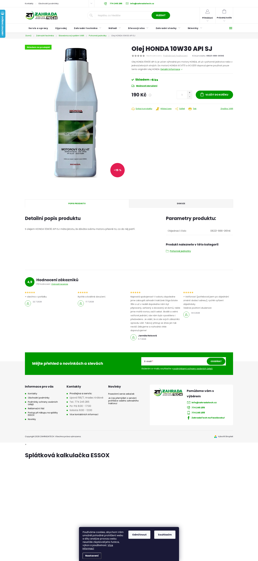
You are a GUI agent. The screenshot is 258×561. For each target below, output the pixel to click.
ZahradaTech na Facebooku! (208, 417)
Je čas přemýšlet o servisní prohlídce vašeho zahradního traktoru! (123, 401)
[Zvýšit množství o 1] (189, 93)
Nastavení (92, 555)
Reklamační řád (36, 408)
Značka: (227, 108)
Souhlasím (165, 534)
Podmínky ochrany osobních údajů (43, 403)
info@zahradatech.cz (204, 402)
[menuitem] (38, 28)
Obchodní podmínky (48, 3)
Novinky (32, 419)
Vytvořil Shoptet (225, 436)
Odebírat (216, 361)
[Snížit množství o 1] (189, 97)
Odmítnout (139, 534)
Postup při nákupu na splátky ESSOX (43, 414)
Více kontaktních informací (84, 414)
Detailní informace (170, 69)
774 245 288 (198, 412)
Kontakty (29, 3)
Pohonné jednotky (180, 251)
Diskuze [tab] (181, 203)
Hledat (161, 15)
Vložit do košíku (216, 94)
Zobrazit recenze (59, 284)
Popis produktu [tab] (77, 203)
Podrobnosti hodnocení (175, 55)
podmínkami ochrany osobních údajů (193, 368)
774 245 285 (198, 407)
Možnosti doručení (146, 85)
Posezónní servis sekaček (121, 393)
